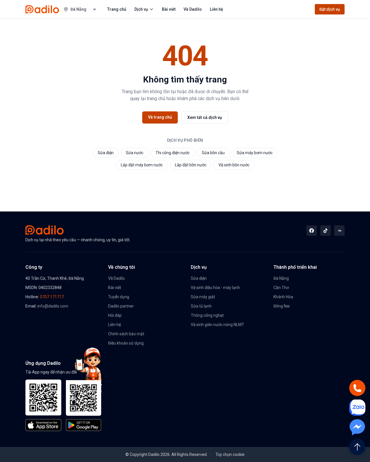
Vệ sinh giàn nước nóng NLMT (217, 324)
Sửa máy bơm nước (255, 152)
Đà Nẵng (281, 278)
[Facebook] (311, 230)
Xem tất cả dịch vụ (204, 117)
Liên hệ (216, 9)
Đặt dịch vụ (329, 9)
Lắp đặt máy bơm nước (142, 165)
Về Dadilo (193, 9)
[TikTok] (325, 230)
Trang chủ (116, 9)
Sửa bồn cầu (213, 152)
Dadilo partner (121, 306)
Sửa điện (106, 152)
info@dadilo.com (52, 306)
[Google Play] (84, 405)
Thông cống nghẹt (207, 315)
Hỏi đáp (115, 315)
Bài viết (168, 9)
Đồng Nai (281, 306)
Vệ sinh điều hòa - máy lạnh (215, 287)
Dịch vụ (141, 9)
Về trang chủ (160, 117)
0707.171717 (52, 296)
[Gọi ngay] (357, 388)
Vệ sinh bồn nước (234, 165)
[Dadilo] (42, 9)
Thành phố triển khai (295, 267)
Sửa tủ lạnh (201, 306)
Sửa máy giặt (203, 296)
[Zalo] (339, 230)
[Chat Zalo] (357, 408)
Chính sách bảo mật (126, 334)
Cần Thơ (281, 287)
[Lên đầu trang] (357, 447)
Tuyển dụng (118, 296)
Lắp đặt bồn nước (190, 165)
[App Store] (43, 405)
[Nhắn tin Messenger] (357, 427)
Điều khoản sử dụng (126, 343)
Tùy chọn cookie (230, 454)
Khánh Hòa (283, 296)
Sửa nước (134, 152)
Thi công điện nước (173, 152)
